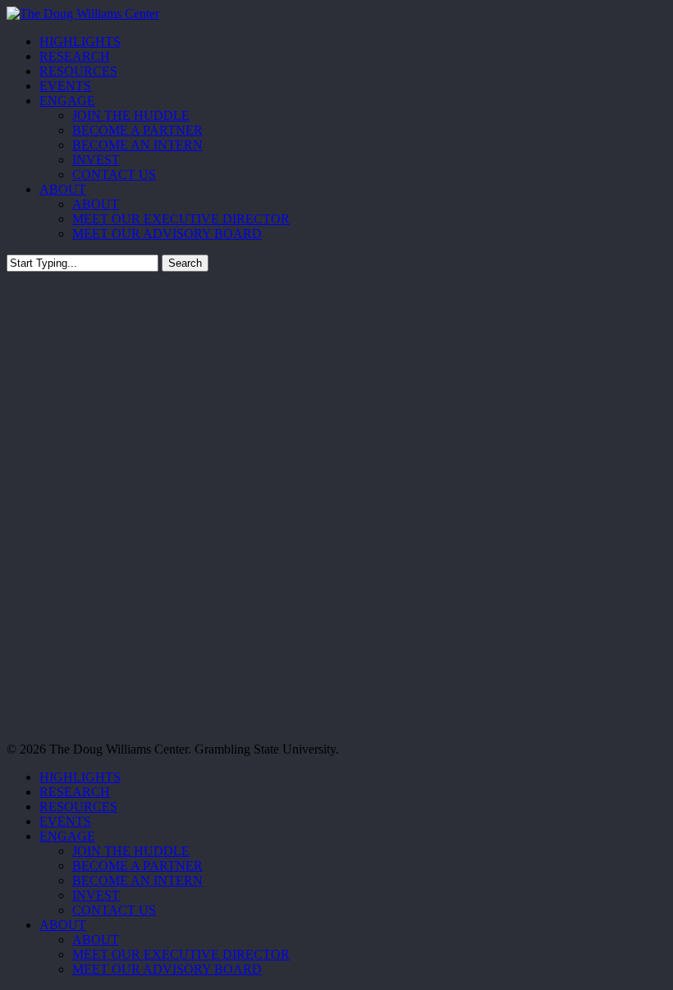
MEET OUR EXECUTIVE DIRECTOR (181, 954)
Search (185, 263)
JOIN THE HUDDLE (131, 851)
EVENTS (65, 821)
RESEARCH (74, 792)
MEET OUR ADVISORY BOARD (167, 969)
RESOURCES (78, 807)
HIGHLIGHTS (80, 777)
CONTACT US (114, 910)
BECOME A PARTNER (137, 866)
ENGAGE (67, 836)
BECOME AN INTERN (137, 880)
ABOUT (62, 925)
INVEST (96, 895)
